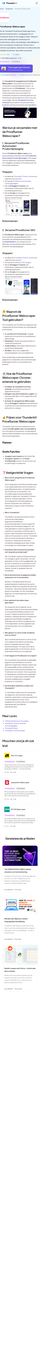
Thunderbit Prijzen (11, 728)
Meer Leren (9, 716)
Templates (9, 8)
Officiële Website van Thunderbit (17, 721)
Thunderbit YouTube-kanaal (15, 730)
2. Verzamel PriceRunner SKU (18, 230)
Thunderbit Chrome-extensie (24, 176)
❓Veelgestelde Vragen (17, 472)
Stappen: (7, 171)
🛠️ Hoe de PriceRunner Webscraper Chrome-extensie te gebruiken (17, 377)
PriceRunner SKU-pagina (22, 262)
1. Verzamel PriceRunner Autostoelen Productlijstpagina (16, 146)
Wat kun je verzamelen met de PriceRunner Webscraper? (20, 132)
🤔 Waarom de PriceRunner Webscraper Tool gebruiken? (19, 315)
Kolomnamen (10, 220)
